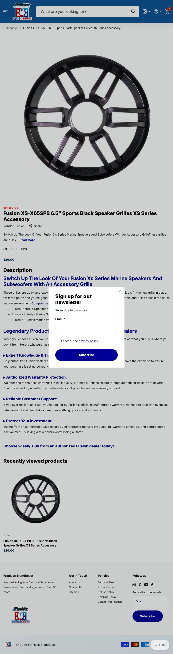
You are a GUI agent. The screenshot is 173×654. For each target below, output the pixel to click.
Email (60, 319)
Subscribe (86, 355)
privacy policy (88, 341)
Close (119, 291)
